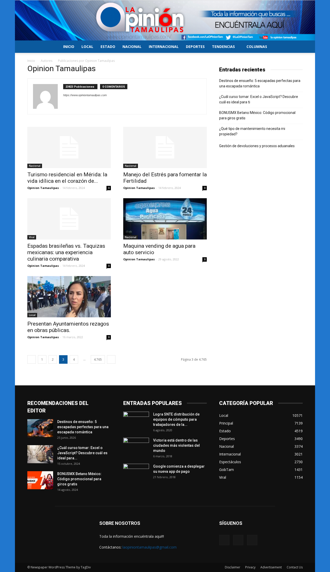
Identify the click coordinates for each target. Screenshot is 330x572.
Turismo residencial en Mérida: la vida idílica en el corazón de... (67, 177)
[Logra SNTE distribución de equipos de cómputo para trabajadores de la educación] (136, 421)
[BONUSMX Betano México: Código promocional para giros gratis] (40, 480)
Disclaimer (232, 567)
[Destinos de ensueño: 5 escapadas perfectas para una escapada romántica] (40, 428)
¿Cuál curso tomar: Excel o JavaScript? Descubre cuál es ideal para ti (258, 99)
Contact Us (295, 567)
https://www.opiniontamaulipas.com (85, 95)
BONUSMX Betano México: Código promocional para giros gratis (257, 115)
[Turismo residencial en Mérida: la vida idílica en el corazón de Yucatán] (69, 147)
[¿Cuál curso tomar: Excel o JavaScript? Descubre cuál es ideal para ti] (40, 454)
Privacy (250, 567)
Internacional (164, 46)
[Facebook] (224, 540)
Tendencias (223, 46)
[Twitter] (238, 540)
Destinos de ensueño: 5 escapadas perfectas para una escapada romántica (259, 83)
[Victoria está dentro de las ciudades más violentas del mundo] (136, 447)
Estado (108, 46)
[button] (296, 47)
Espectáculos (230, 461)
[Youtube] (252, 540)
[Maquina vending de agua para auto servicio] (165, 218)
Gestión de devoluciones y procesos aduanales (257, 146)
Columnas (256, 46)
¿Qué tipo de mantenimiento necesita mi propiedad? (252, 131)
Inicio (68, 46)
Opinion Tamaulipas (43, 188)
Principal (226, 423)
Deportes (195, 46)
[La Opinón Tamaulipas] (165, 20)
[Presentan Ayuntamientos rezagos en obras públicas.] (69, 296)
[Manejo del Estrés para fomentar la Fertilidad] (165, 147)
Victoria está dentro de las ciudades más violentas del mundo (176, 445)
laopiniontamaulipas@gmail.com (149, 547)
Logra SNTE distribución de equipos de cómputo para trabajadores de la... (176, 419)
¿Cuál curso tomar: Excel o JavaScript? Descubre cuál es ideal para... (82, 453)
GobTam (226, 469)
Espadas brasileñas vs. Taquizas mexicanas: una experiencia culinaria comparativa (66, 252)
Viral (32, 237)
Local (87, 46)
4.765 (98, 359)
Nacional (132, 46)
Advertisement (271, 567)
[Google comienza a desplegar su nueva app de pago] (136, 473)
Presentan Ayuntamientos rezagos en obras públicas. (68, 327)
